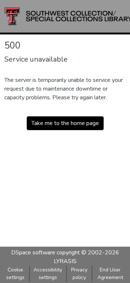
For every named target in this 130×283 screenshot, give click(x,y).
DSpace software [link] (33, 253)
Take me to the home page (65, 123)
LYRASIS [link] (65, 261)
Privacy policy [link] (79, 273)
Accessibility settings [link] (48, 273)
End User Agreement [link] (110, 273)
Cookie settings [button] (15, 273)
